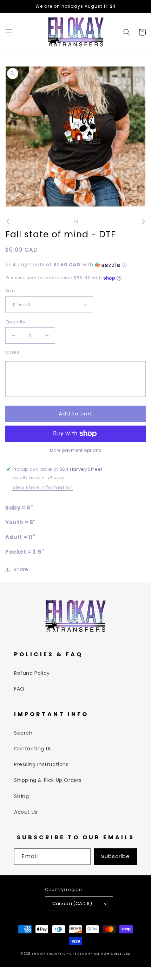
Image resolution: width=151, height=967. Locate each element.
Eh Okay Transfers (48, 954)
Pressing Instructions (41, 764)
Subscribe (115, 856)
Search (23, 732)
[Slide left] (7, 221)
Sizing (21, 796)
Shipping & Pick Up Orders (48, 780)
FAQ (19, 688)
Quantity (15, 321)
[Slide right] (143, 221)
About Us (26, 811)
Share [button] (20, 569)
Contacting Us (33, 748)
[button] (9, 32)
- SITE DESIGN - (80, 954)
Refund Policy (32, 673)
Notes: (12, 352)
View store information (42, 487)
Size (10, 290)
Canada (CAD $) (72, 903)
